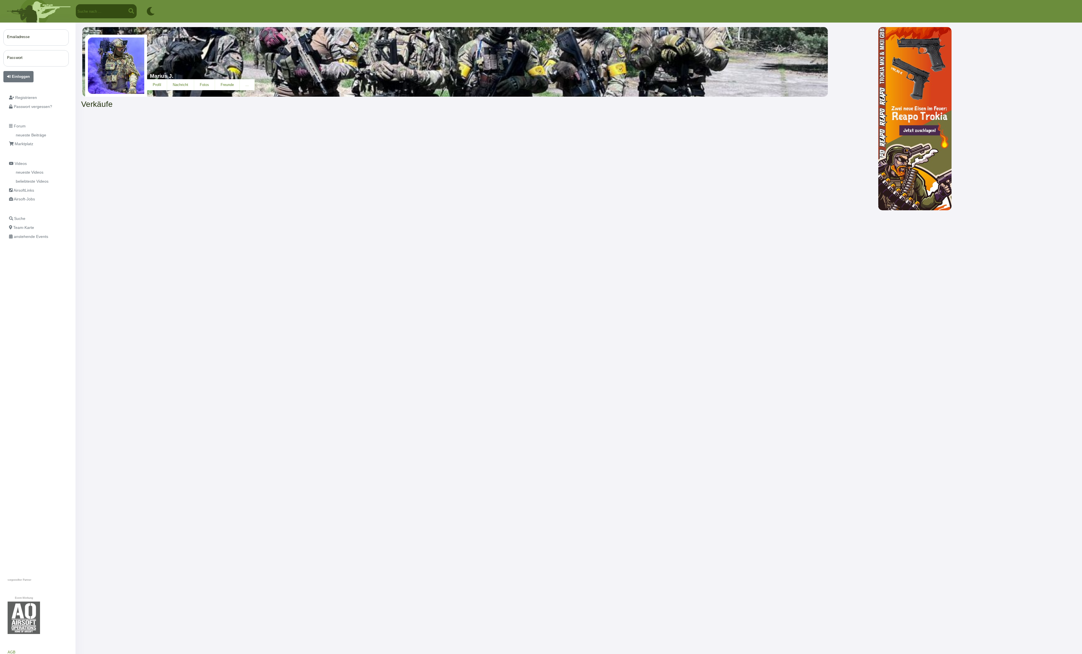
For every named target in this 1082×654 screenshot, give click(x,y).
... (247, 85)
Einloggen (20, 76)
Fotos (204, 85)
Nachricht (180, 85)
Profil (157, 85)
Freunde (227, 85)
